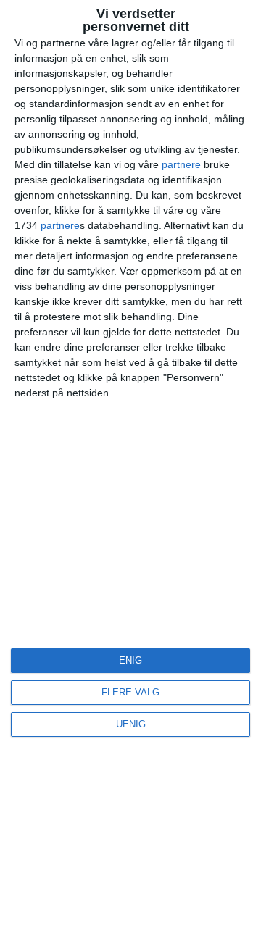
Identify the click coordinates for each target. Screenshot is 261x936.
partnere (181, 164)
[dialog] (130, 468)
